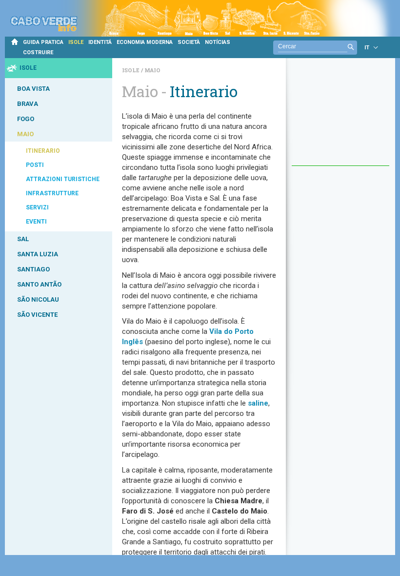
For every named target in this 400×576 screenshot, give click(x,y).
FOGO (25, 119)
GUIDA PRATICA (43, 42)
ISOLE (75, 42)
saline (258, 403)
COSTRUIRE (38, 52)
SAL (23, 239)
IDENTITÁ (100, 42)
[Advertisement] (340, 116)
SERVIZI (37, 207)
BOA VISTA (33, 88)
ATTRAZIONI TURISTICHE (63, 179)
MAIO (25, 134)
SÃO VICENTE (37, 314)
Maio (152, 70)
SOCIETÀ (189, 42)
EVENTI (36, 221)
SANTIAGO (33, 269)
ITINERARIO (43, 150)
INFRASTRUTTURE (52, 193)
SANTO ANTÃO (39, 284)
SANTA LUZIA (37, 254)
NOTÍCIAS (217, 42)
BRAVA (27, 103)
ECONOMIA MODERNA (145, 42)
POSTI (35, 165)
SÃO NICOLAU (38, 299)
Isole (131, 70)
